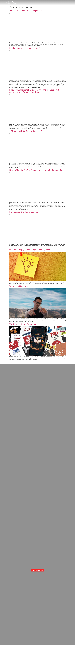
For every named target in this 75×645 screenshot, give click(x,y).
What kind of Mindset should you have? (26, 10)
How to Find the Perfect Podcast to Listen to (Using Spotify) (36, 170)
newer (11, 362)
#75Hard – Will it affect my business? (25, 131)
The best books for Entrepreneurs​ (24, 324)
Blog (31, 2)
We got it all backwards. (19, 286)
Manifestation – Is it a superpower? (24, 48)
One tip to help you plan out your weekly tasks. (30, 249)
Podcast (26, 2)
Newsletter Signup (54, 2)
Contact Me (44, 2)
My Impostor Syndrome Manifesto (24, 212)
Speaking (37, 2)
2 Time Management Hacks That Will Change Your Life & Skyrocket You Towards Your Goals (34, 91)
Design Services (65, 2)
